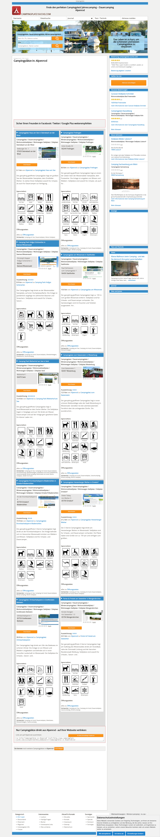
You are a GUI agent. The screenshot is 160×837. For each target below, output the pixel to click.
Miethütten (49, 720)
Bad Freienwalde (120, 103)
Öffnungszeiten (28, 235)
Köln (116, 122)
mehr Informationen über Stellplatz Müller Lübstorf (127, 159)
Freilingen (70, 149)
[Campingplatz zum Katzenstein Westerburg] (93, 377)
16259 (113, 103)
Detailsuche (45, 18)
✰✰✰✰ (31, 280)
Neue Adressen (116, 135)
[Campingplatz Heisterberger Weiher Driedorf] (93, 504)
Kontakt (66, 819)
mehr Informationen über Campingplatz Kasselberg (127, 125)
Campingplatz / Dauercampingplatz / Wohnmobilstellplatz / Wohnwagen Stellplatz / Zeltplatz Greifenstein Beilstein (37, 609)
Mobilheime (20, 356)
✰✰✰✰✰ (31, 396)
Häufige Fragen (46, 819)
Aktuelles (67, 817)
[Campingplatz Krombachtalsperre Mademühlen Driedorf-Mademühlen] (48, 506)
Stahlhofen (71, 273)
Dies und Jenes (116, 291)
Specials (90, 819)
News (113, 252)
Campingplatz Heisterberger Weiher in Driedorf (80, 482)
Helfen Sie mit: (116, 76)
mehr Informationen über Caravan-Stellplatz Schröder (128, 106)
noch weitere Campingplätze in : (34, 748)
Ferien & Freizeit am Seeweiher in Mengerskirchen (82, 598)
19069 (113, 150)
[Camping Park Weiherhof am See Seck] (48, 383)
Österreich (21, 822)
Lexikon (43, 817)
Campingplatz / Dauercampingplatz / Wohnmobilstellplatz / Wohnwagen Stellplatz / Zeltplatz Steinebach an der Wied (37, 142)
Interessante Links (47, 824)
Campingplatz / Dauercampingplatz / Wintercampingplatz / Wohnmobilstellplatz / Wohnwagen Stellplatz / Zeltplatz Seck (33, 368)
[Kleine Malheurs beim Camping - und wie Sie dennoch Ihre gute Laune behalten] (124, 276)
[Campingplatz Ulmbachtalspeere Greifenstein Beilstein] (48, 625)
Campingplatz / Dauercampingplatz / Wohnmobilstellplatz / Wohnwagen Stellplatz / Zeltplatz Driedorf (82, 489)
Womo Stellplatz (50, 237)
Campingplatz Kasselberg (121, 111)
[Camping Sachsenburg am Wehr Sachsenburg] (125, 192)
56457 (63, 371)
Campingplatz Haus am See (45, 170)
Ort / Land (25, 58)
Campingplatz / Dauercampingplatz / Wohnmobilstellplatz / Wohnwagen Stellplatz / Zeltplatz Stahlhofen (82, 261)
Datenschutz (68, 827)
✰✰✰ (74, 390)
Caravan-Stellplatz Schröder (122, 94)
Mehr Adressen (116, 129)
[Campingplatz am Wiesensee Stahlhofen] (93, 277)
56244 (63, 149)
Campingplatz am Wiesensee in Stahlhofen (79, 255)
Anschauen (26, 164)
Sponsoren (90, 817)
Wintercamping (76, 250)
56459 (63, 273)
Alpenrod (29, 170)
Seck (24, 377)
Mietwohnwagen (66, 250)
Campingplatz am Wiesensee (91, 289)
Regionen (21, 824)
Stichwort (90, 822)
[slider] (42, 159)
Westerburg (71, 371)
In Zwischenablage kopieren (85, 735)
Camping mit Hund (85, 248)
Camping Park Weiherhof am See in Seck (34, 361)
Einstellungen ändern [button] (135, 833)
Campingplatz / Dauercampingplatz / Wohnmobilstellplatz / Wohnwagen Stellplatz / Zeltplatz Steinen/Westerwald (37, 251)
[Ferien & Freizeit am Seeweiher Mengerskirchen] (93, 621)
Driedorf (70, 501)
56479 (19, 377)
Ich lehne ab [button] (119, 833)
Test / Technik (100, 18)
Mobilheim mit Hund (43, 472)
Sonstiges (90, 824)
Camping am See (29, 237)
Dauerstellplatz (40, 237)
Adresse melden (129, 18)
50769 (113, 122)
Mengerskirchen (73, 617)
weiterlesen (132, 280)
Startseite (17, 18)
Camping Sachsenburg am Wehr (124, 164)
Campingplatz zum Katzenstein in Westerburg (80, 355)
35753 (19, 618)
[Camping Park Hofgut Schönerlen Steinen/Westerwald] (48, 267)
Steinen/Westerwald (24, 266)
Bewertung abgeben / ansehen (121, 71)
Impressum (68, 822)
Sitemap (66, 824)
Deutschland (22, 819)
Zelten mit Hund (27, 476)
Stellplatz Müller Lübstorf (121, 139)
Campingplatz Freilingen (72, 133)
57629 (19, 151)
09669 (113, 175)
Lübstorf (118, 150)
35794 (63, 617)
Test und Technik (117, 247)
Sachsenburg (119, 175)
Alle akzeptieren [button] (105, 833)
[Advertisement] (59, 781)
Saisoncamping (29, 356)
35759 (19, 502)
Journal (71, 18)
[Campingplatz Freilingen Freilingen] (93, 155)
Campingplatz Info (24, 827)
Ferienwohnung (21, 472)
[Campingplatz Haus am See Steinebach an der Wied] (48, 158)
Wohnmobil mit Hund (42, 474)
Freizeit (20, 829)
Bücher (43, 822)
